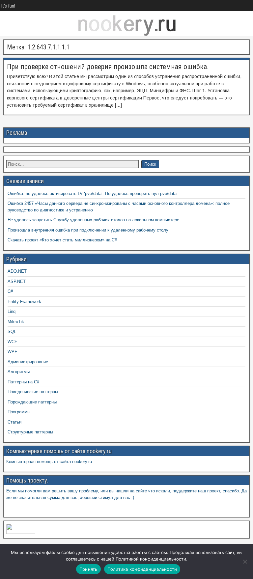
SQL (12, 331)
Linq (11, 311)
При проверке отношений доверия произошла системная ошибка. (108, 67)
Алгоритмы (19, 371)
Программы (19, 411)
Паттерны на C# (23, 381)
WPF (12, 351)
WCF (12, 341)
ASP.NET (17, 281)
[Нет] (244, 561)
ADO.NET (17, 271)
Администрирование (28, 361)
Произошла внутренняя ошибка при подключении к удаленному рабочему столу (88, 230)
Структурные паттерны (30, 431)
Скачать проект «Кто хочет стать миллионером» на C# (62, 239)
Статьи (14, 422)
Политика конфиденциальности (142, 569)
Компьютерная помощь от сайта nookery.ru (49, 461)
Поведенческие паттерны (33, 391)
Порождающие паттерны (32, 402)
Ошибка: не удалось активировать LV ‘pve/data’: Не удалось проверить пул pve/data (92, 193)
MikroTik (16, 321)
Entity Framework (24, 301)
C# (10, 291)
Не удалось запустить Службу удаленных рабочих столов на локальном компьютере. (94, 219)
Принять (88, 569)
